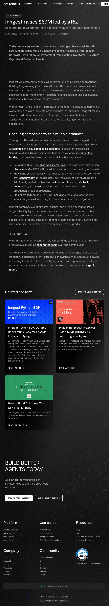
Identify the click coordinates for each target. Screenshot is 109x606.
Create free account (19, 498)
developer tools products (44, 148)
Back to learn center (89, 292)
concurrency (27, 177)
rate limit (82, 182)
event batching (44, 186)
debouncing (21, 186)
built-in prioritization (64, 182)
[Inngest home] (12, 4)
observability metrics (52, 165)
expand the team (47, 244)
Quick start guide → (49, 498)
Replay (19, 169)
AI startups (16, 148)
